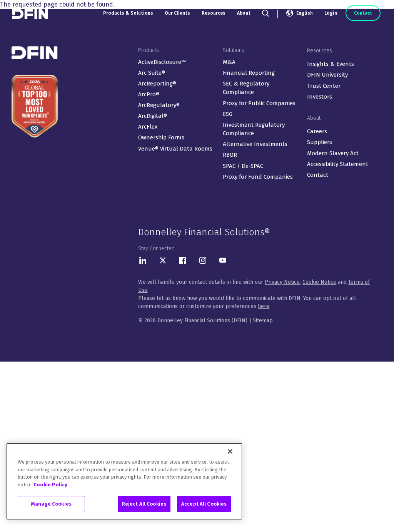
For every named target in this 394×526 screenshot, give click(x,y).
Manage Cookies (51, 504)
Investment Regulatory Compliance (254, 129)
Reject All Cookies (144, 504)
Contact (363, 13)
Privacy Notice (282, 282)
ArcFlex (147, 126)
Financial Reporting (249, 72)
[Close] (230, 451)
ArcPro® (148, 94)
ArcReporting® (157, 83)
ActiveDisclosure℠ (162, 62)
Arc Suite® (151, 72)
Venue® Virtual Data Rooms (175, 148)
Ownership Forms (161, 137)
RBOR (230, 154)
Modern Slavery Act (333, 153)
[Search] (265, 13)
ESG (227, 114)
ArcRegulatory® (159, 105)
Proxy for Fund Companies (258, 176)
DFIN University (327, 74)
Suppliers (319, 142)
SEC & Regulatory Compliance (246, 88)
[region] (124, 481)
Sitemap (263, 320)
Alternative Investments (255, 144)
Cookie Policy (50, 484)
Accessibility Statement (337, 164)
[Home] (31, 13)
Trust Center (324, 85)
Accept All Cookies (204, 504)
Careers (317, 131)
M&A (229, 62)
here (263, 306)
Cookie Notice (319, 282)
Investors (319, 96)
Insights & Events (330, 63)
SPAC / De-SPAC (243, 165)
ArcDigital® (152, 115)
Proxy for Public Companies (259, 103)
